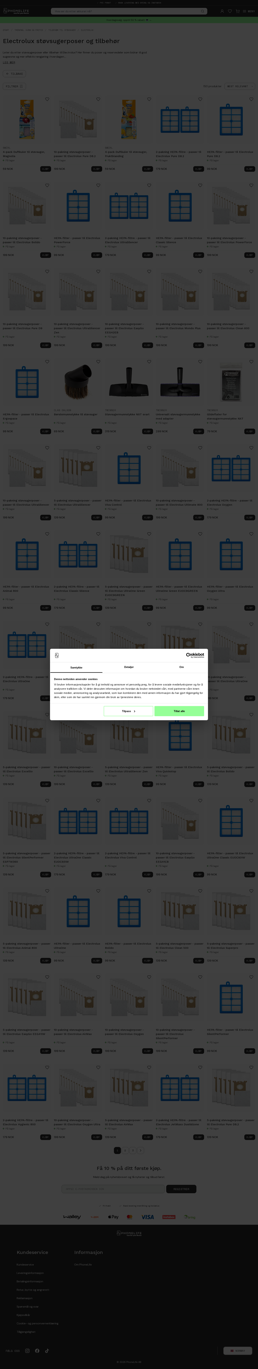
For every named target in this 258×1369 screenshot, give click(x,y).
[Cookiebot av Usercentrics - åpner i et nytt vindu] (188, 655)
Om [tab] (181, 667)
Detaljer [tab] (129, 667)
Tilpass (126, 710)
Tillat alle (179, 710)
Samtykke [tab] (76, 667)
